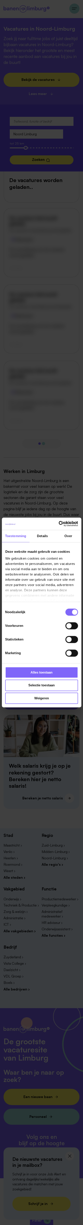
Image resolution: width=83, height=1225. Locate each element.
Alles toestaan (41, 672)
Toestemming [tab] (15, 536)
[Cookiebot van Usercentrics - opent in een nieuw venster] (59, 524)
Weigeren (41, 698)
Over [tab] (68, 536)
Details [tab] (42, 536)
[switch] (71, 625)
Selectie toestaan (41, 685)
